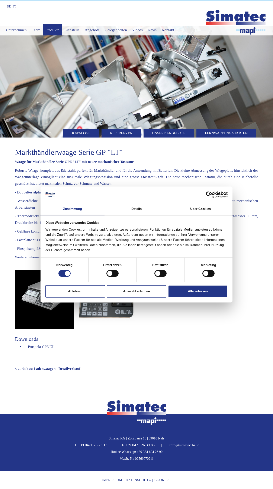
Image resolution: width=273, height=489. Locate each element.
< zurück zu (47, 369)
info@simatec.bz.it (184, 445)
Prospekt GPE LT (39, 347)
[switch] (112, 273)
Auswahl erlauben (136, 291)
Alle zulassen (198, 291)
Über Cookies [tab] (200, 209)
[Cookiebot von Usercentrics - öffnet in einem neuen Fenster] (209, 195)
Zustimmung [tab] (72, 209)
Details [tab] (136, 209)
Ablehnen (75, 291)
